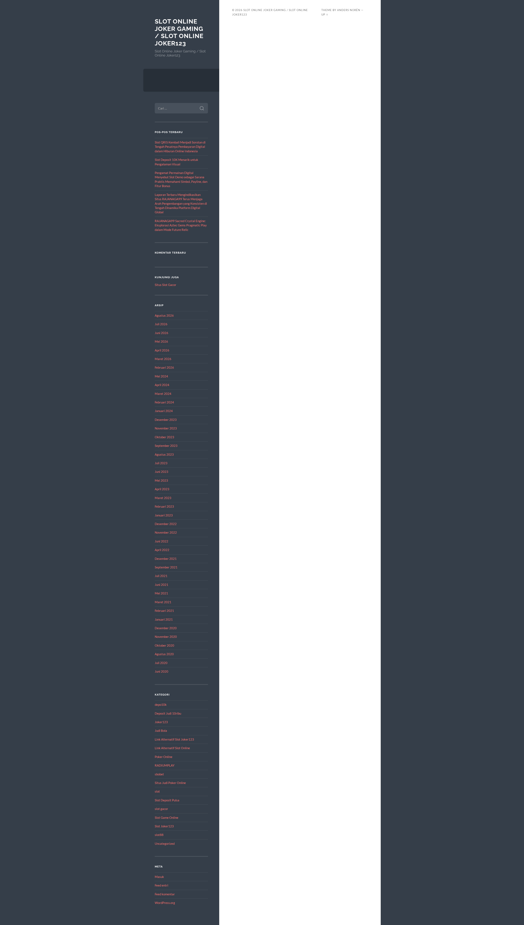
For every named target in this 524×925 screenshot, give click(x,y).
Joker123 (161, 722)
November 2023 (166, 428)
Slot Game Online (166, 817)
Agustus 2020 (164, 654)
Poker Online (163, 757)
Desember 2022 (166, 524)
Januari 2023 (164, 515)
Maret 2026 (163, 359)
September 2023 (166, 445)
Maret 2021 (163, 602)
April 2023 (162, 489)
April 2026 (162, 350)
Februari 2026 (164, 367)
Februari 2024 (164, 402)
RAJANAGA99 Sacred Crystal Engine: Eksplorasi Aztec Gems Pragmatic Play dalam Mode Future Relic (181, 225)
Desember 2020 (166, 628)
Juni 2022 (161, 541)
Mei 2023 (161, 480)
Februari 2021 (164, 610)
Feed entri (161, 885)
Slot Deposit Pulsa (167, 800)
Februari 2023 (164, 506)
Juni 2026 (161, 333)
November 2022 (166, 532)
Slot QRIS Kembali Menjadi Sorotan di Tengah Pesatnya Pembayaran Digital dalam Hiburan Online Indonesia (180, 146)
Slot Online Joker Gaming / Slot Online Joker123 (179, 32)
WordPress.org (165, 903)
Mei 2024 (161, 376)
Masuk (159, 877)
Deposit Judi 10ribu (168, 713)
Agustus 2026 (164, 315)
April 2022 (162, 550)
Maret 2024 (163, 393)
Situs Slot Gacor (165, 285)
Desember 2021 (166, 558)
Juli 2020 (161, 663)
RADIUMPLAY (164, 765)
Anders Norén (348, 10)
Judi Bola (161, 730)
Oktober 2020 (164, 645)
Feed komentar (165, 894)
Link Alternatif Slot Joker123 (174, 739)
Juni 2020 (161, 671)
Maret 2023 (163, 498)
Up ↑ (324, 14)
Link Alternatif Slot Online (172, 748)
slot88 (159, 835)
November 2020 (166, 636)
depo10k (161, 704)
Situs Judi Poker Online (170, 783)
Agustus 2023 (164, 454)
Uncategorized (165, 843)
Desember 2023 (166, 419)
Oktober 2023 (164, 437)
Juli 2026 (161, 324)
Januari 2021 (164, 619)
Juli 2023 (161, 463)
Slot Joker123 (164, 826)
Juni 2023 (161, 471)
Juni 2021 (161, 584)
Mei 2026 (161, 341)
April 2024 (162, 385)
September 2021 (166, 567)
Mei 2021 (161, 593)
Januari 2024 (164, 411)
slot (157, 791)
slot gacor (161, 809)
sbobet (159, 774)
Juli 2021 (161, 576)
